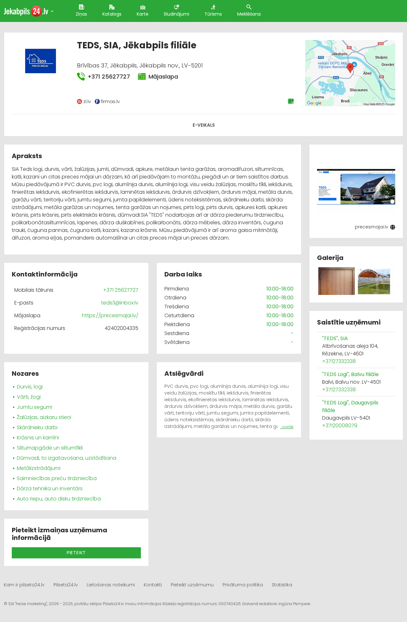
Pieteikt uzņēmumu (192, 585)
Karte (142, 14)
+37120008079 (339, 425)
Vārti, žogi (29, 397)
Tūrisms (213, 14)
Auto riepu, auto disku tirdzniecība (59, 498)
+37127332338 (339, 361)
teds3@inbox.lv (119, 302)
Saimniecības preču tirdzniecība (57, 478)
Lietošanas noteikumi (111, 585)
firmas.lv (110, 101)
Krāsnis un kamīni (38, 437)
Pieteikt (76, 552)
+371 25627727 (108, 76)
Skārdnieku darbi (37, 427)
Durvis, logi (30, 386)
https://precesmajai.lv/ (110, 315)
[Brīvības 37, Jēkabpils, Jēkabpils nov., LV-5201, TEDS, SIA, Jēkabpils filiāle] (350, 73)
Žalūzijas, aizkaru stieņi (44, 417)
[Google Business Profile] (291, 101)
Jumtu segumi (34, 407)
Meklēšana (249, 14)
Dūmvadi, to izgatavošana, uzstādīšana (66, 458)
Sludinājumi (176, 14)
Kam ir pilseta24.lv (24, 585)
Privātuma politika (243, 585)
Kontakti (153, 585)
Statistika (282, 585)
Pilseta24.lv (65, 585)
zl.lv (87, 101)
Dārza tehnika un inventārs (50, 488)
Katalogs (111, 14)
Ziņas (81, 14)
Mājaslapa (163, 76)
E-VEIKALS (204, 125)
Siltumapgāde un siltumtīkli (50, 447)
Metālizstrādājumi (38, 468)
